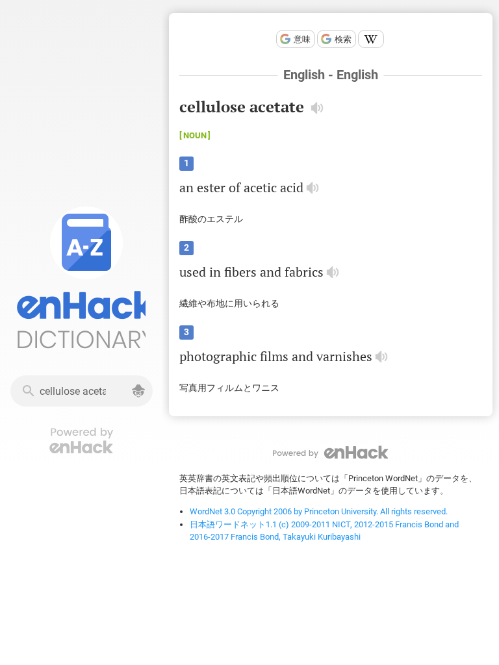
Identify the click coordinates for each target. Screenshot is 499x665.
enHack (331, 452)
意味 (302, 39)
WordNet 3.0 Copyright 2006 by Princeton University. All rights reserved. (319, 511)
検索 (343, 39)
